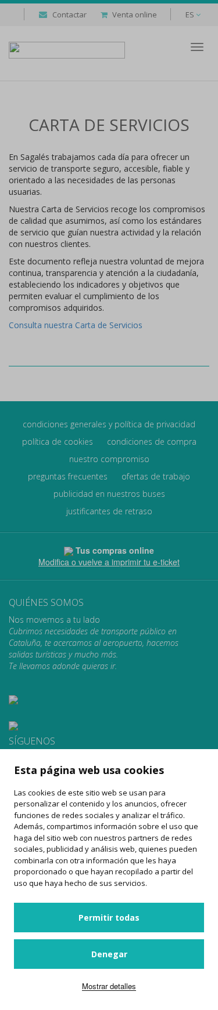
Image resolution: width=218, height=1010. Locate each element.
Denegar (109, 954)
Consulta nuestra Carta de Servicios (75, 324)
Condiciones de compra (151, 441)
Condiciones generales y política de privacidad (109, 424)
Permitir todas (109, 917)
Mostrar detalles (109, 985)
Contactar (69, 14)
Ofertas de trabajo (155, 476)
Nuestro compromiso (109, 458)
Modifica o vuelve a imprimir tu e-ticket (109, 562)
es (190, 14)
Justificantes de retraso (109, 511)
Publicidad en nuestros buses (109, 493)
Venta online (134, 14)
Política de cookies (57, 441)
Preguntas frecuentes (68, 476)
